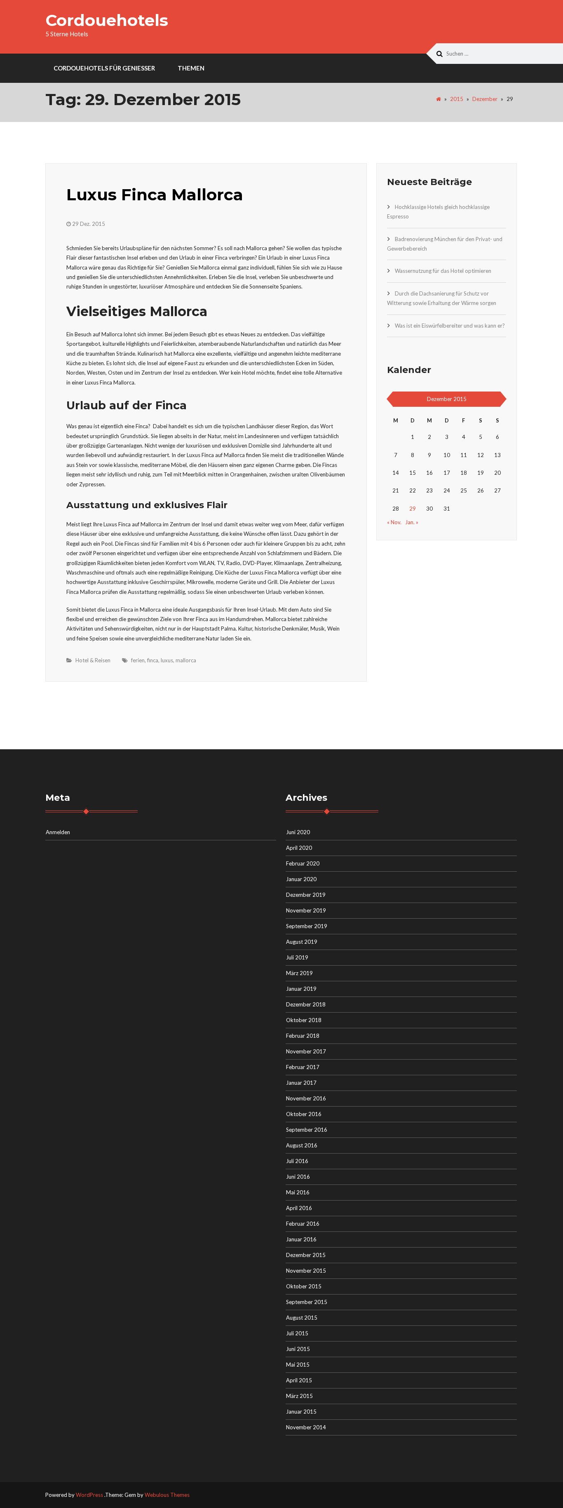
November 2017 (306, 1051)
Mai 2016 (298, 1192)
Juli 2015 (297, 1333)
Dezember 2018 (306, 1004)
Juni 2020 (298, 832)
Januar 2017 (301, 1082)
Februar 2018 (302, 1035)
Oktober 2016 (303, 1114)
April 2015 (299, 1380)
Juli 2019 (297, 957)
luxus (167, 660)
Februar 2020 (302, 863)
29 (412, 508)
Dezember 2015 (306, 1255)
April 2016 (299, 1208)
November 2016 (306, 1098)
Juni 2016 (298, 1176)
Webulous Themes (167, 1495)
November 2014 (306, 1427)
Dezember (484, 99)
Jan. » (411, 522)
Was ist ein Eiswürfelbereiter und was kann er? (450, 325)
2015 (456, 99)
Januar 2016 (301, 1239)
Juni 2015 (298, 1349)
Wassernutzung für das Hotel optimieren (443, 270)
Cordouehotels (106, 20)
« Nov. (394, 522)
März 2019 (299, 973)
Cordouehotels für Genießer (104, 68)
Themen (191, 68)
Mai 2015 (298, 1364)
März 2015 (299, 1396)
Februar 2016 (302, 1223)
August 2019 (301, 941)
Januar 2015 (301, 1411)
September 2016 (306, 1129)
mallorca (186, 660)
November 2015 (306, 1270)
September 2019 (306, 926)
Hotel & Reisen (92, 660)
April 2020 (299, 847)
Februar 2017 (302, 1067)
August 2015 (301, 1317)
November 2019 (306, 910)
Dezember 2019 (306, 894)
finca (152, 660)
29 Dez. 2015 (88, 223)
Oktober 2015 (303, 1286)
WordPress (89, 1495)
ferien (138, 660)
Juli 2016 (297, 1161)
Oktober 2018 (303, 1020)
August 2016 (301, 1145)
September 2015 (306, 1302)
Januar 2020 (301, 879)
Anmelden (58, 832)
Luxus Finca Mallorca (154, 194)
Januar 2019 (301, 988)
